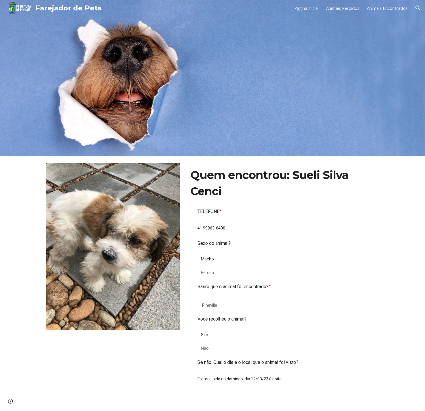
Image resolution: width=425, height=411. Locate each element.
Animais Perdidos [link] (342, 8)
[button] (418, 8)
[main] (283, 183)
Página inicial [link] (306, 8)
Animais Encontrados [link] (387, 8)
